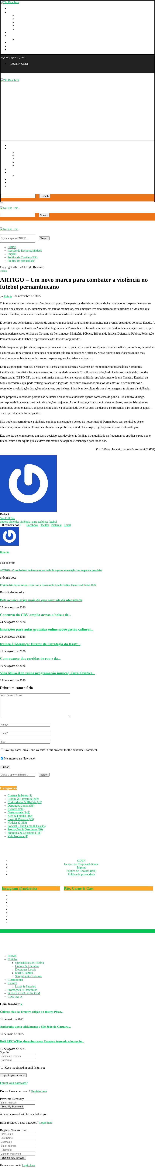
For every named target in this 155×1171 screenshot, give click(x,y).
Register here (39, 1091)
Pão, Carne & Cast (78, 888)
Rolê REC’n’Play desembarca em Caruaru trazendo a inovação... (42, 1041)
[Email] (9, 70)
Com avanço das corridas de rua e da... (30, 658)
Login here (45, 1122)
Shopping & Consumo (29, 29)
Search (45, 196)
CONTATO (15, 49)
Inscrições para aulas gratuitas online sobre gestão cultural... (46, 629)
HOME (12, 8)
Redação (8, 296)
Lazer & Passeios (26, 39)
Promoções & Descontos (23, 42)
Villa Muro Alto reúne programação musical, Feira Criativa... (47, 673)
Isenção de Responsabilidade (25, 250)
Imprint (12, 254)
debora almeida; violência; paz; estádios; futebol (28, 521)
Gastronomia (15, 32)
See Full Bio (7, 518)
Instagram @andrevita (19, 888)
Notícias (13, 12)
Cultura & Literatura (28, 18)
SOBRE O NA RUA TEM (24, 46)
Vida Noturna (18, 836)
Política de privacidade (21, 260)
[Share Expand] (72, 525)
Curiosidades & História (30, 15)
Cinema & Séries (20, 795)
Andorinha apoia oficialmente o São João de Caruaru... (35, 1026)
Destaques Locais (26, 22)
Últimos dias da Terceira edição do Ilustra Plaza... (31, 1011)
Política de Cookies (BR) (22, 257)
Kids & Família (25, 25)
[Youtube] (1, 70)
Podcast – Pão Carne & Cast (27, 826)
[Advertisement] (77, 108)
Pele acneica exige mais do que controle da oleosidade (41, 600)
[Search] (2, 192)
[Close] (2, 199)
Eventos (13, 35)
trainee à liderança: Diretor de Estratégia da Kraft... (40, 644)
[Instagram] (5, 70)
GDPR (12, 247)
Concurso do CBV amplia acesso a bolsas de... (35, 615)
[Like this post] (22, 525)
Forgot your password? (14, 1082)
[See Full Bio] (17, 518)
